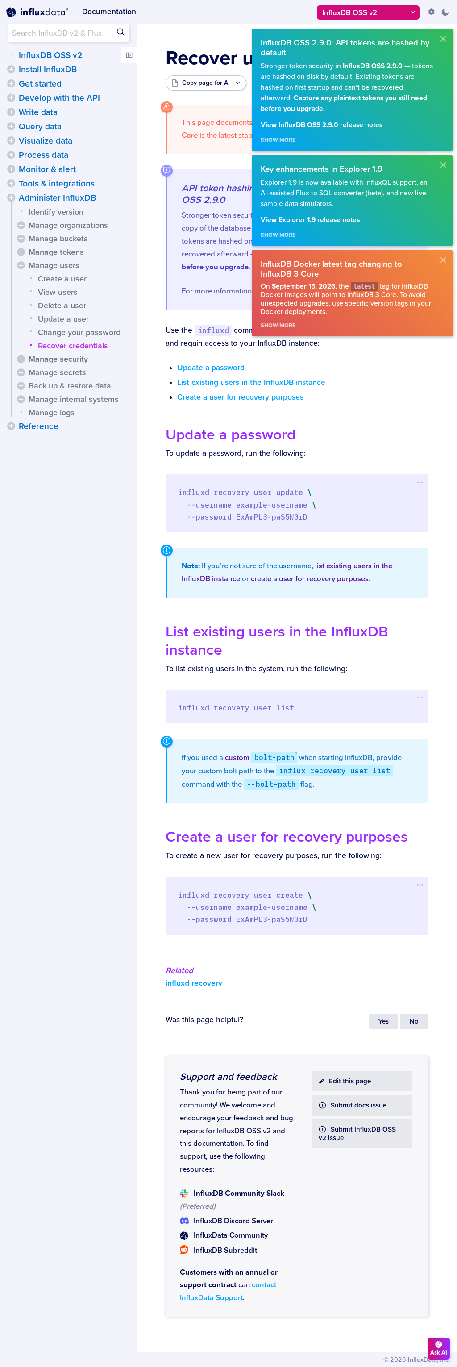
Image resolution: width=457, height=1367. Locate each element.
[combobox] (68, 33)
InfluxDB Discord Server (233, 1221)
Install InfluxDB (48, 69)
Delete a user (62, 305)
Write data (38, 112)
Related (179, 970)
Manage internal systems (74, 399)
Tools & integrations (57, 183)
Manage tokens (56, 252)
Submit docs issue (358, 1105)
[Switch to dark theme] (445, 12)
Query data (40, 126)
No (414, 1021)
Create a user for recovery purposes (240, 397)
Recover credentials (73, 346)
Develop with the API (59, 98)
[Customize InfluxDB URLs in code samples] (431, 12)
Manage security (58, 359)
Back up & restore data (70, 386)
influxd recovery (194, 983)
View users (58, 292)
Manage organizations (68, 225)
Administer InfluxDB (57, 198)
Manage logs (52, 412)
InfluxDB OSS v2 (50, 55)
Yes (383, 1021)
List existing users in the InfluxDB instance (251, 382)
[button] (11, 69)
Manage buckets (58, 239)
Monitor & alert (47, 169)
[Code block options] (420, 482)
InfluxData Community (231, 1235)
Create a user (62, 279)
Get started (40, 83)
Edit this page (350, 1081)
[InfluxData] (37, 12)
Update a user (63, 319)
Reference (38, 426)
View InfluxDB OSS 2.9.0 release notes (321, 125)
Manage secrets (57, 372)
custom (259, 757)
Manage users (54, 265)
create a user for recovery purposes (310, 578)
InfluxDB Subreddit (225, 1250)
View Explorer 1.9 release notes (310, 220)
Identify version (56, 212)
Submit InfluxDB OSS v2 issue (357, 1133)
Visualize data (45, 141)
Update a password (211, 367)
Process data (43, 155)
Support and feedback (228, 1076)
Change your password (79, 332)
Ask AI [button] (438, 1352)
